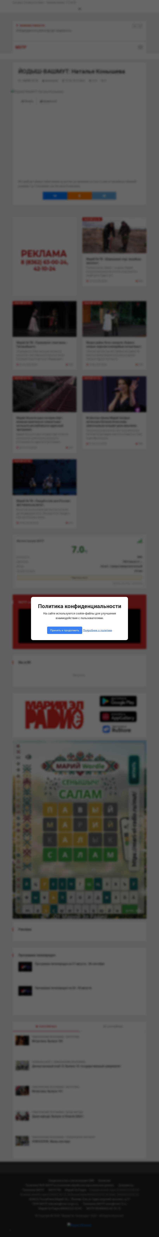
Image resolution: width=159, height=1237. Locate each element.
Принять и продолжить (64, 630)
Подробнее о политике (97, 630)
